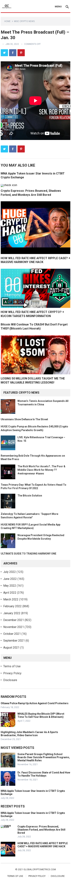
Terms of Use (12, 666)
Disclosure (10, 680)
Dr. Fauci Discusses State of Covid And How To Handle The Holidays (43, 774)
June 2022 (10, 579)
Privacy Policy (12, 673)
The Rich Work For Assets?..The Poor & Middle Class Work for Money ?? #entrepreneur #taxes (41, 470)
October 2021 (12, 634)
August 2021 (11, 647)
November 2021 (13, 627)
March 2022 (10, 599)
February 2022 (12, 606)
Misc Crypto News (24, 21)
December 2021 (13, 620)
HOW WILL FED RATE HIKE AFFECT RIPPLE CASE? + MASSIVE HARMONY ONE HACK (42, 845)
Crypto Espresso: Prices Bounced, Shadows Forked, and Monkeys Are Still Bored (41, 829)
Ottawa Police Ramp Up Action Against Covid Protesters (34, 703)
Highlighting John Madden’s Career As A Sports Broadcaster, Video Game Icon (29, 734)
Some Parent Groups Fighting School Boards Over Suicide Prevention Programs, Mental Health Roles (43, 757)
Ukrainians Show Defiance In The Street (24, 419)
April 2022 (9, 592)
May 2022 (9, 585)
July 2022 (9, 572)
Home (7, 21)
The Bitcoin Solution (29, 495)
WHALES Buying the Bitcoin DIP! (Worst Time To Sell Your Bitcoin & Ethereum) (40, 715)
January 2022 (11, 613)
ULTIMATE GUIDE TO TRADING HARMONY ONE (28, 553)
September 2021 (14, 640)
